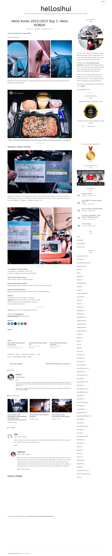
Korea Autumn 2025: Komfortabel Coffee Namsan (61, 415)
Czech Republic (80, 283)
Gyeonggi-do (80, 310)
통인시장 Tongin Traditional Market (92, 208)
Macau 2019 (80, 429)
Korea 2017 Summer (82, 402)
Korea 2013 (79, 361)
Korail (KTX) (11, 300)
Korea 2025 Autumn (82, 426)
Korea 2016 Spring (81, 389)
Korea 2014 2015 (81, 375)
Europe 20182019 (81, 293)
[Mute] (100, 184)
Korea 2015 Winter (81, 382)
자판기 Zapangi (86, 224)
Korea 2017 (79, 395)
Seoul (38, 354)
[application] (90, 178)
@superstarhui (19, 314)
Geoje (78, 303)
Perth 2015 (79, 443)
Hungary (79, 334)
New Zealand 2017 (81, 436)
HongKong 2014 (81, 327)
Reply (15, 445)
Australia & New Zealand (83, 263)
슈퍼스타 (30, 29)
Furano (78, 300)
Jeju (78, 344)
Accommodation (81, 256)
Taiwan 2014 (80, 460)
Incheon (79, 337)
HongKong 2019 (81, 331)
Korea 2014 (79, 371)
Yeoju (78, 477)
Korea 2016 (79, 385)
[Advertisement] (40, 530)
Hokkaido (79, 314)
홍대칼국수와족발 (87, 193)
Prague (78, 446)
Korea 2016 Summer (82, 392)
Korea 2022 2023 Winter (28, 354)
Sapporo (79, 450)
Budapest (79, 276)
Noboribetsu (80, 440)
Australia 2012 (80, 266)
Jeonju (78, 348)
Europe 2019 (80, 297)
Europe (78, 290)
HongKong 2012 (81, 324)
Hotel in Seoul (17, 357)
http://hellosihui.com (20, 377)
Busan (78, 280)
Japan (78, 341)
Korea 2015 (79, 378)
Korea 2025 (79, 423)
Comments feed (81, 243)
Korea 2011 (79, 354)
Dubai (78, 286)
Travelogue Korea (81, 470)
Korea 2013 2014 (81, 365)
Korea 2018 (79, 405)
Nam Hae (79, 433)
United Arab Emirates (82, 474)
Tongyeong (79, 463)
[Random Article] (101, 1)
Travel (78, 467)
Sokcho (78, 457)
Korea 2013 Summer (82, 368)
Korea (17, 354)
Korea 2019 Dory (81, 412)
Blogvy (28, 553)
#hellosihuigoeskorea (13, 316)
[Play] (79, 184)
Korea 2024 (79, 419)
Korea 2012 (79, 358)
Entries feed (80, 240)
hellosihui (56, 9)
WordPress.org (80, 247)
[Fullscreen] (102, 184)
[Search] (103, 1)
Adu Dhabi (79, 259)
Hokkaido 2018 (80, 320)
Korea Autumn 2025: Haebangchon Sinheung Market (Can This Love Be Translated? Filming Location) (17, 417)
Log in (78, 236)
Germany (79, 307)
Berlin (78, 269)
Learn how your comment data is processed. (41, 516)
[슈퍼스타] (11, 377)
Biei (78, 273)
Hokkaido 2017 (80, 317)
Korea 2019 (79, 409)
